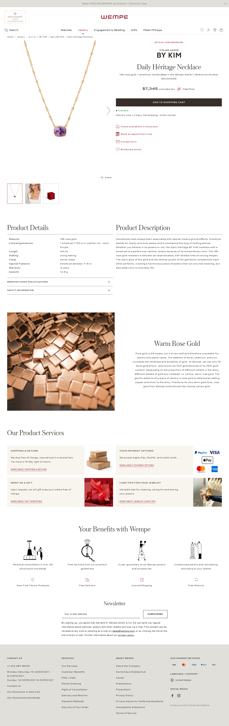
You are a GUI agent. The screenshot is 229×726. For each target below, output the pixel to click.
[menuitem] (202, 30)
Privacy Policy (124, 695)
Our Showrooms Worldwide (23, 697)
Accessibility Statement (130, 707)
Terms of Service (126, 713)
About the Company (128, 666)
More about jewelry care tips (137, 501)
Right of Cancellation (74, 689)
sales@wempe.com (123, 631)
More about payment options (137, 465)
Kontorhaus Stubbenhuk (131, 671)
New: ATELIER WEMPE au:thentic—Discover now (114, 3)
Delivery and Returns (74, 695)
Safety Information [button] (20, 290)
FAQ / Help (68, 677)
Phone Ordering (71, 683)
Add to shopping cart (169, 102)
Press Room (123, 689)
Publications (123, 683)
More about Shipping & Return (29, 469)
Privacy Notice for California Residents (139, 701)
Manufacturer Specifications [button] (27, 282)
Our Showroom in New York (23, 691)
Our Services (69, 666)
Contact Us (14, 686)
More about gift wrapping (26, 501)
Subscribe (155, 614)
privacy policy (126, 635)
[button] (134, 134)
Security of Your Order (75, 707)
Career (120, 677)
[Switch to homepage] (114, 17)
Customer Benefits (73, 671)
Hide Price (188, 89)
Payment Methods (73, 701)
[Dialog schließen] (226, 4)
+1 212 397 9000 (18, 666)
